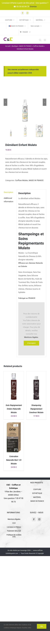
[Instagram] (39, 519)
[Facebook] (34, 519)
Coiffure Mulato (38, 46)
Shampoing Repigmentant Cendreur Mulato (36, 409)
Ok (41, 626)
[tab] (9, 192)
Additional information (8, 200)
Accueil (7, 46)
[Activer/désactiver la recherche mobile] (40, 40)
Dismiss (33, 6)
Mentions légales (31, 337)
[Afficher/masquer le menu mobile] (45, 40)
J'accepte (31, 343)
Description (8, 192)
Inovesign (23, 550)
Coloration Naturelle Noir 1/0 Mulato (13, 460)
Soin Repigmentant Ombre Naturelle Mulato (14, 409)
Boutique (15, 46)
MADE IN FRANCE (25, 46)
